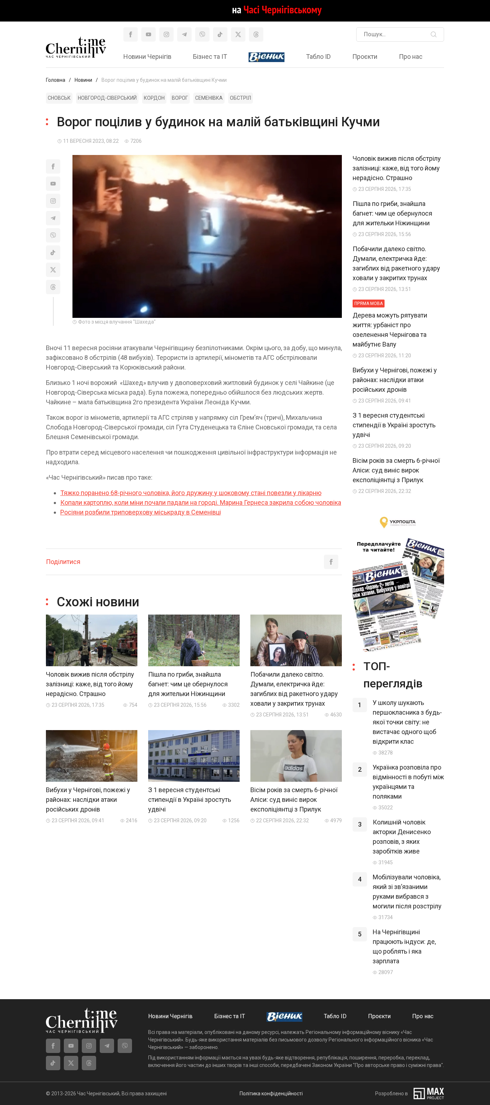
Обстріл (240, 98)
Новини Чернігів (147, 56)
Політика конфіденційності (271, 1093)
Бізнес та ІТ (210, 56)
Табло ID (318, 56)
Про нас (411, 56)
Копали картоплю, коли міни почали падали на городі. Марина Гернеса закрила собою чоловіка (200, 502)
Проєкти (364, 56)
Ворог (180, 98)
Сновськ (59, 98)
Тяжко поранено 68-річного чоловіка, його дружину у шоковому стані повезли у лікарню (190, 493)
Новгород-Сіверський (107, 98)
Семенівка (209, 98)
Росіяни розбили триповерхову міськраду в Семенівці (140, 512)
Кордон (154, 98)
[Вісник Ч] (266, 57)
